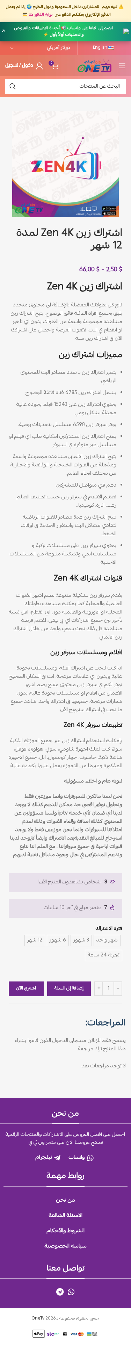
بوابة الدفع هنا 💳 (37, 14)
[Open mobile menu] (122, 66)
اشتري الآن (26, 988)
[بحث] (12, 86)
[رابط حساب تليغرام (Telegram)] (60, 1292)
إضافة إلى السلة (68, 988)
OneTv (37, 1318)
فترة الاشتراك (109, 929)
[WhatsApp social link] (71, 1292)
